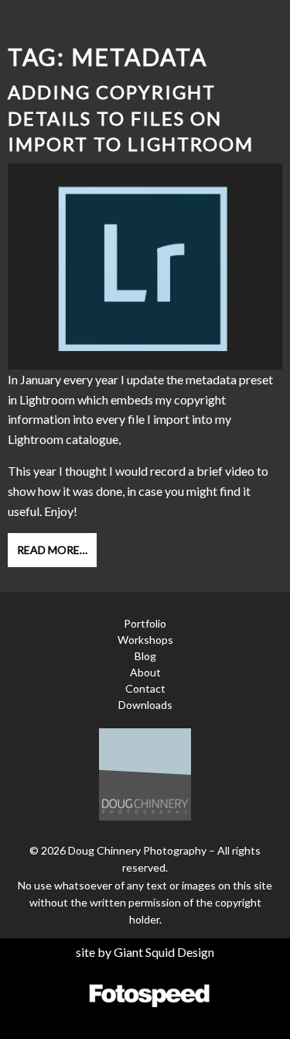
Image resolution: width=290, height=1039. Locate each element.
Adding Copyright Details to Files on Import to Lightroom (131, 118)
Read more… (52, 549)
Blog (145, 655)
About (145, 672)
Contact (145, 688)
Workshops (145, 639)
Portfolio (145, 623)
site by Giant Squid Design (145, 951)
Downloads (145, 704)
